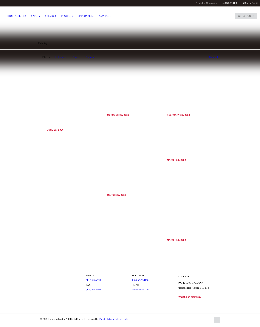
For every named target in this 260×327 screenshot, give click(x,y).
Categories (60, 57)
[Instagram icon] (11, 3)
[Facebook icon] (4, 3)
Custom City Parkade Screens (59, 134)
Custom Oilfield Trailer (175, 244)
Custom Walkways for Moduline (179, 164)
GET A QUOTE (246, 16)
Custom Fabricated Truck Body (120, 199)
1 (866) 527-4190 (249, 3)
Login (125, 319)
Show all (213, 57)
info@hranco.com (140, 289)
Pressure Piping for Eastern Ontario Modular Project (129, 119)
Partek (102, 319)
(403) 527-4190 (230, 3)
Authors (90, 57)
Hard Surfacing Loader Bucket (179, 119)
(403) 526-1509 (93, 289)
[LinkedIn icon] (7, 3)
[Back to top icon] (217, 320)
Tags (75, 57)
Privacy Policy (114, 319)
